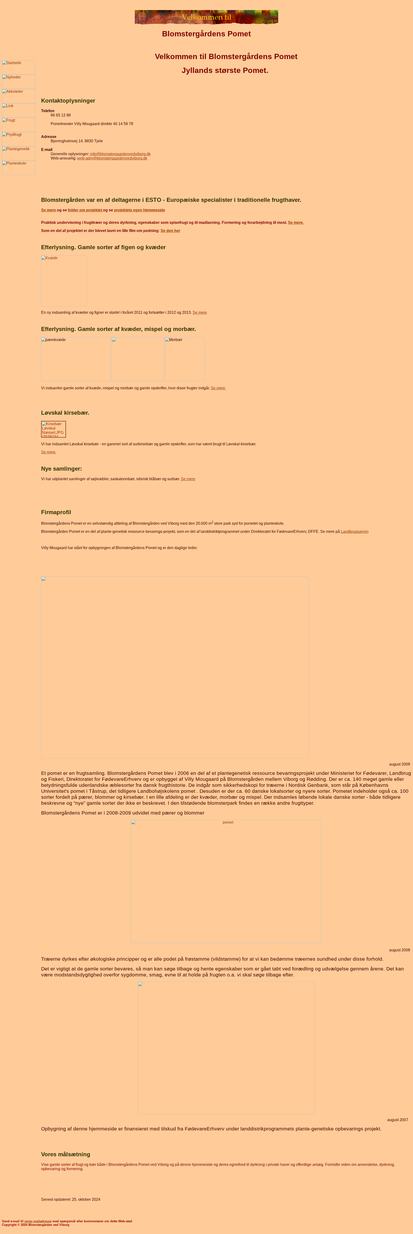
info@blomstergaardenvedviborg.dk (120, 154)
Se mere (49, 210)
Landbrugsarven (355, 531)
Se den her (170, 231)
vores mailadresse (37, 1221)
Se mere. (296, 222)
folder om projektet (85, 210)
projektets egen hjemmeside (139, 210)
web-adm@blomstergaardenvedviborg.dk (112, 158)
